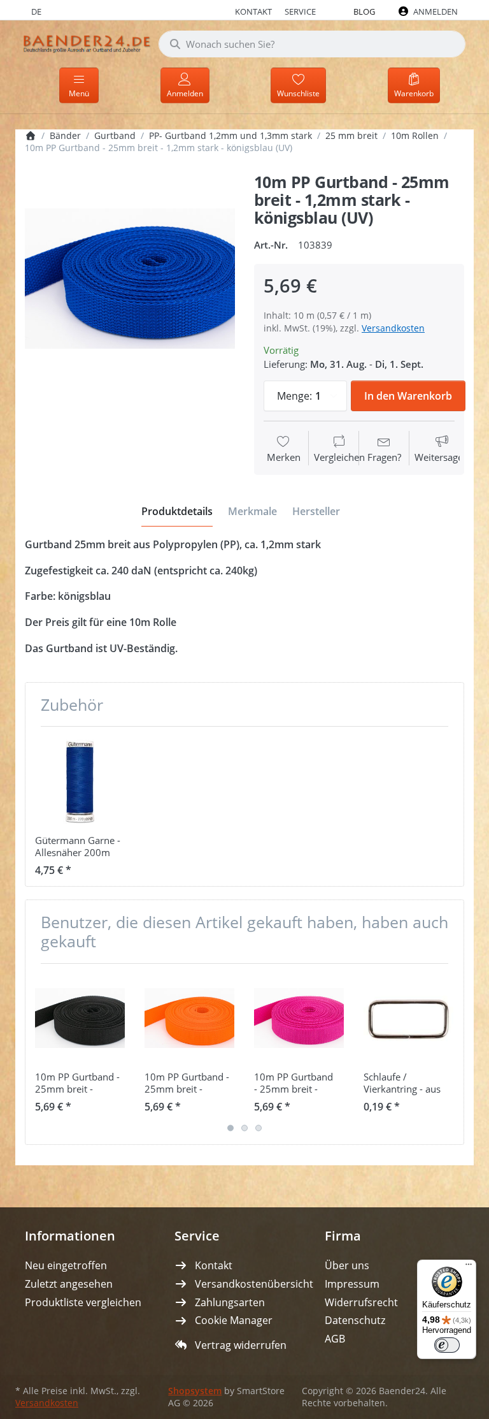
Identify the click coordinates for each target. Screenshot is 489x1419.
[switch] (447, 1345)
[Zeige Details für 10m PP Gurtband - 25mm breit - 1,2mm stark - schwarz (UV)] (80, 1018)
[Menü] (468, 1267)
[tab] (177, 511)
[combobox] (312, 44)
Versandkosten (393, 328)
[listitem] (130, 278)
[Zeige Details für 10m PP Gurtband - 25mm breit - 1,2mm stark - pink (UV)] (299, 1018)
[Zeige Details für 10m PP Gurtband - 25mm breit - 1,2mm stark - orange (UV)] (189, 1018)
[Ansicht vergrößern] (130, 278)
